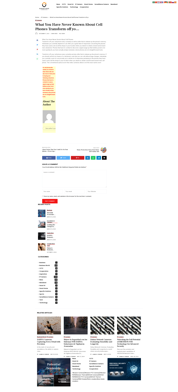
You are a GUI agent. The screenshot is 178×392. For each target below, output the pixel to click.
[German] (166, 2)
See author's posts (52, 128)
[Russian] (173, 2)
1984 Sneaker (83, 379)
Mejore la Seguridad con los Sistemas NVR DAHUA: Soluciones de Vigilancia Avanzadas (75, 342)
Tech (48, 300)
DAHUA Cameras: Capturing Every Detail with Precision (48, 341)
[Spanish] (175, 2)
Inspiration (48, 274)
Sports (48, 294)
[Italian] (168, 2)
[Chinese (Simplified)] (156, 2)
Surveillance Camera (102, 4)
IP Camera (78, 4)
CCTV (64, 4)
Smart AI (70, 4)
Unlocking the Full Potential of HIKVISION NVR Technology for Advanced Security (128, 342)
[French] (163, 2)
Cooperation (84, 7)
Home (37, 17)
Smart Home (88, 4)
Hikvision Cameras (78, 373)
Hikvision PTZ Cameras (92, 373)
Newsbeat (114, 4)
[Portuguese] (170, 2)
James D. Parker (44, 354)
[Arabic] (154, 2)
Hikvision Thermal (81, 375)
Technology (74, 7)
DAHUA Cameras (92, 375)
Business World (48, 265)
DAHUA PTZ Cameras (83, 377)
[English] (161, 2)
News (58, 4)
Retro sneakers (92, 379)
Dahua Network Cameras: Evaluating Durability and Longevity (101, 341)
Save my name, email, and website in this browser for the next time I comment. (68, 196)
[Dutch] (158, 2)
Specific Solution (62, 7)
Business (48, 262)
